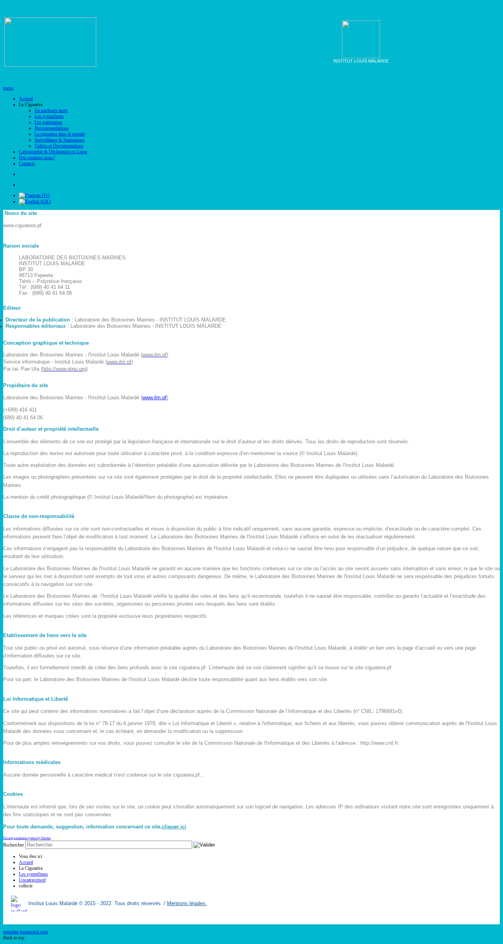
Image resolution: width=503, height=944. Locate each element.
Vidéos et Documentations (59, 146)
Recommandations (52, 128)
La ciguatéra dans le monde (60, 134)
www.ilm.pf (154, 397)
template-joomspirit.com (25, 932)
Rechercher (13, 845)
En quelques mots (51, 110)
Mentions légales (186, 903)
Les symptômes (49, 116)
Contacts (27, 163)
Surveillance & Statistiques (59, 140)
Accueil (26, 98)
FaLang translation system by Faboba (27, 838)
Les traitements (48, 122)
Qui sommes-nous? (37, 157)
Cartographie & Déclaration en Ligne (53, 151)
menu (8, 88)
